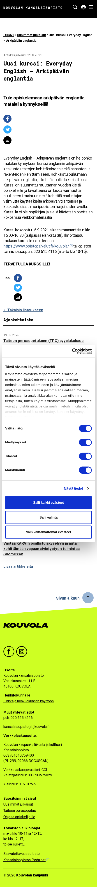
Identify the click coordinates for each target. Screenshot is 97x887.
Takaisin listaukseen (25, 310)
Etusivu (8, 35)
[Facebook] (7, 119)
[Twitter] (7, 129)
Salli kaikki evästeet (48, 502)
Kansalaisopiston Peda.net (24, 860)
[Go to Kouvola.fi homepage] (27, 630)
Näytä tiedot (73, 488)
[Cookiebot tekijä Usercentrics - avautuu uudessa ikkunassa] (72, 351)
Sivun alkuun (68, 598)
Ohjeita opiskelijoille (19, 817)
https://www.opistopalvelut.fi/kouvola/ (36, 246)
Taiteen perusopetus (19, 810)
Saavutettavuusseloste (21, 854)
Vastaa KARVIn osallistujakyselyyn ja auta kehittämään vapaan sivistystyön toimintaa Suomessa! (41, 548)
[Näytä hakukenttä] (75, 7)
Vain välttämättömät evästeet (48, 532)
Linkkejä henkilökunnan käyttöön (28, 701)
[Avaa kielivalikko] (83, 7)
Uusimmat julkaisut (31, 35)
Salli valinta (48, 517)
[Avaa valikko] (90, 7)
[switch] (85, 442)
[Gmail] (7, 140)
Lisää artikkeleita (18, 566)
